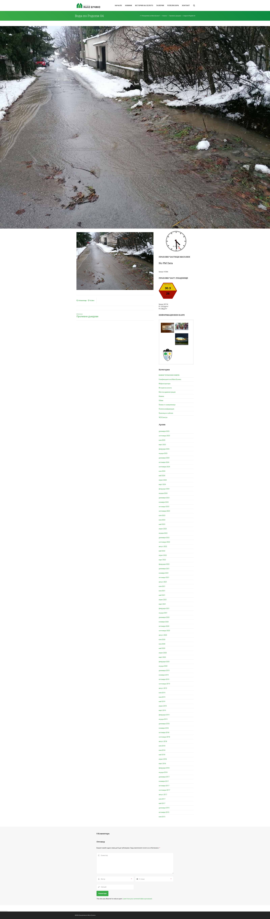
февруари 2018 (164, 768)
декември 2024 (164, 458)
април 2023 (163, 529)
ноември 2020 (164, 622)
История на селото (165, 388)
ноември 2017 (164, 781)
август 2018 (163, 741)
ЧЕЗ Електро (163, 417)
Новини (161, 396)
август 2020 (163, 635)
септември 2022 (164, 542)
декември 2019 (164, 670)
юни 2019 (162, 697)
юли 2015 (162, 817)
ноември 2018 (164, 728)
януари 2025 (163, 453)
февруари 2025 (164, 449)
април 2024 (163, 480)
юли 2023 (162, 515)
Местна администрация (167, 392)
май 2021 (162, 595)
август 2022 (163, 546)
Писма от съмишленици (167, 405)
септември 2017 (164, 790)
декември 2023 (164, 498)
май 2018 (162, 755)
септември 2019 (164, 684)
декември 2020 (164, 617)
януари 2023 (163, 533)
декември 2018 (164, 724)
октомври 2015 (164, 812)
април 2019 (163, 706)
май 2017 (162, 803)
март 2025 (162, 444)
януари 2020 (163, 666)
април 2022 (163, 555)
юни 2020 (162, 644)
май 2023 (162, 524)
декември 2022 (164, 537)
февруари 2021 (164, 608)
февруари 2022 (164, 564)
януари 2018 (163, 772)
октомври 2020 (164, 626)
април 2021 (163, 599)
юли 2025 (162, 440)
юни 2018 (162, 750)
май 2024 (162, 475)
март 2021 (162, 604)
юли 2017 (162, 799)
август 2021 (163, 582)
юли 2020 (162, 639)
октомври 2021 (164, 577)
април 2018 (163, 759)
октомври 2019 (164, 679)
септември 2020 (164, 630)
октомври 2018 (164, 732)
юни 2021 (162, 591)
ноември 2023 (164, 502)
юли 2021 (162, 586)
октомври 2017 (164, 786)
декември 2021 (164, 568)
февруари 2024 (164, 489)
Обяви (161, 400)
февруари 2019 (164, 715)
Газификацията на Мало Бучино (170, 379)
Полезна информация (166, 409)
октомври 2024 (164, 462)
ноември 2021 (164, 573)
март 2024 (162, 484)
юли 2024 (162, 471)
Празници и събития (166, 413)
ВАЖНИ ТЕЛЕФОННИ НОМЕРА (169, 375)
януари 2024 (163, 493)
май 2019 (162, 701)
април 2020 (163, 653)
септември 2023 (164, 511)
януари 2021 (163, 613)
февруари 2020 (164, 661)
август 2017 (163, 794)
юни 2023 (162, 520)
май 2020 (162, 648)
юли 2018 (162, 746)
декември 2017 (164, 777)
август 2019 (163, 688)
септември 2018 (164, 737)
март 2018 (162, 763)
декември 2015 (164, 808)
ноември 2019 (164, 675)
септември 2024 (164, 467)
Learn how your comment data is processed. (137, 899)
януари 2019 (163, 719)
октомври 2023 (164, 506)
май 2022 (162, 551)
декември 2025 (164, 431)
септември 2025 (164, 436)
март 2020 (162, 657)
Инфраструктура (164, 383)
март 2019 (162, 710)
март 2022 (162, 560)
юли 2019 (162, 692)
